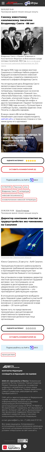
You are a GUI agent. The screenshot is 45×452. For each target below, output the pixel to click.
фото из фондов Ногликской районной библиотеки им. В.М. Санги (20, 63)
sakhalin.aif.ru (7, 119)
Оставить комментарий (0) (22, 169)
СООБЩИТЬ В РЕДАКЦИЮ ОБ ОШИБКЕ (19, 374)
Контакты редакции (12, 371)
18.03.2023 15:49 (7, 9)
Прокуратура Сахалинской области (16, 257)
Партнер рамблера (9, 440)
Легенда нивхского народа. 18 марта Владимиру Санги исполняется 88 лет (22, 137)
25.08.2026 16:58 (7, 211)
